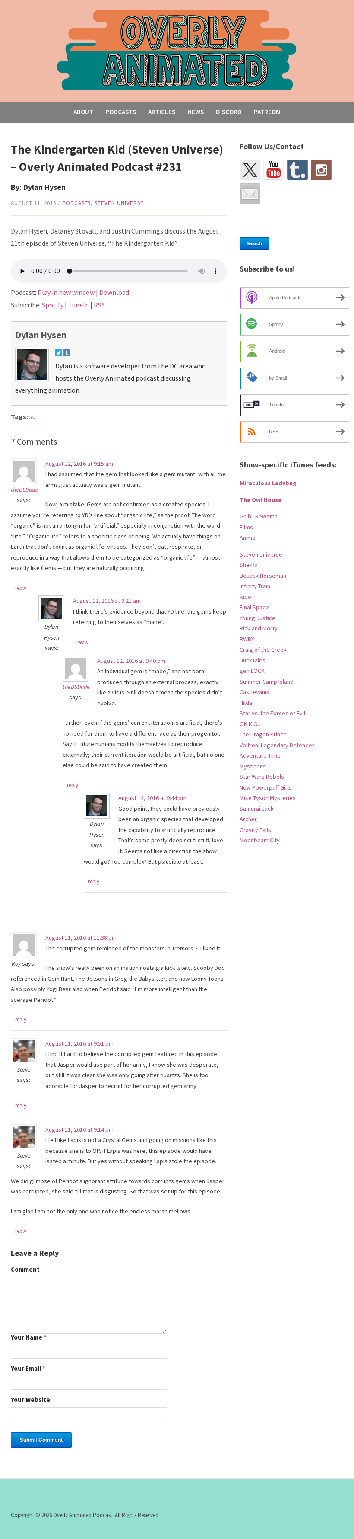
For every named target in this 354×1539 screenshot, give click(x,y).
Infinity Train (255, 586)
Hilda (246, 703)
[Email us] (250, 193)
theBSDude (24, 489)
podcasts (76, 203)
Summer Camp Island (267, 681)
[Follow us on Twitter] (250, 170)
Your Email (28, 1369)
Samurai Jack (257, 809)
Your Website (30, 1400)
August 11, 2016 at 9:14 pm (79, 1129)
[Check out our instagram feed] (321, 170)
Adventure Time (260, 755)
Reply (20, 588)
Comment (25, 1269)
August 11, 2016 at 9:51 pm (79, 1043)
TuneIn (78, 305)
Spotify (52, 305)
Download (114, 292)
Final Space (254, 607)
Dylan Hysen (40, 335)
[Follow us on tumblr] (297, 170)
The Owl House (260, 500)
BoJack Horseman (263, 575)
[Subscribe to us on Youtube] (273, 170)
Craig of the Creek (263, 649)
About (83, 112)
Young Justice (257, 618)
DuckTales (253, 660)
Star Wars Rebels (262, 777)
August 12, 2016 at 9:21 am (107, 601)
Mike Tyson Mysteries (268, 798)
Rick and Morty (259, 628)
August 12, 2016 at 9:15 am (79, 463)
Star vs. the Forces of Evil (272, 713)
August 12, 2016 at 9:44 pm (152, 798)
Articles (161, 112)
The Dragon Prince (263, 734)
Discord (229, 112)
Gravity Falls (255, 830)
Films (246, 527)
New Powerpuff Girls (266, 787)
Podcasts (120, 112)
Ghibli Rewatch (259, 516)
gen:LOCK (252, 671)
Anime (248, 537)
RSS (99, 305)
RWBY (247, 639)
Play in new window (66, 292)
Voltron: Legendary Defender (277, 745)
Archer (248, 819)
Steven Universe (119, 203)
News (195, 112)
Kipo (245, 597)
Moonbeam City (260, 840)
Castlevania (254, 692)
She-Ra (249, 565)
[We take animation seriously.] (176, 49)
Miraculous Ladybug (268, 483)
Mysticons (253, 766)
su (32, 416)
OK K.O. (249, 724)
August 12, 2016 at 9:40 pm (131, 661)
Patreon (267, 112)
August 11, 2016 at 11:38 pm (81, 937)
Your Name (29, 1337)
